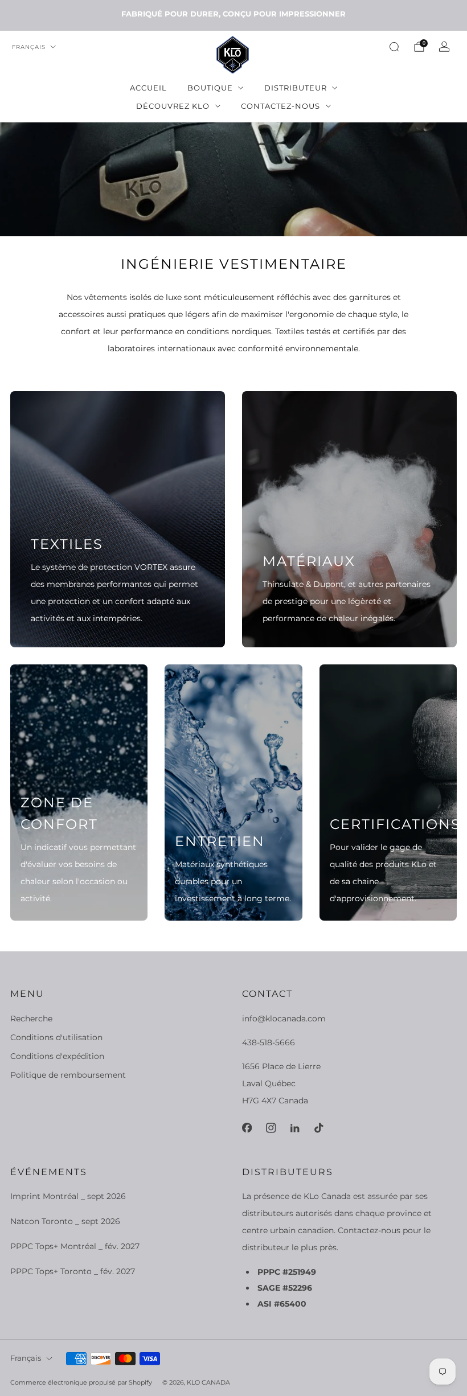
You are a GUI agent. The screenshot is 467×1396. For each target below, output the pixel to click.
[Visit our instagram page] (270, 1128)
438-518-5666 (268, 1042)
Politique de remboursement (68, 1075)
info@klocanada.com (284, 1018)
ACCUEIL (148, 87)
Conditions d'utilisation (56, 1037)
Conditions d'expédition (57, 1056)
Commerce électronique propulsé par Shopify (81, 1382)
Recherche (31, 1018)
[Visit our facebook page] (247, 1128)
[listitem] (233, 13)
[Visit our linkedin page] (294, 1128)
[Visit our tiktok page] (318, 1128)
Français (29, 47)
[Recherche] (394, 46)
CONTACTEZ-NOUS (280, 105)
